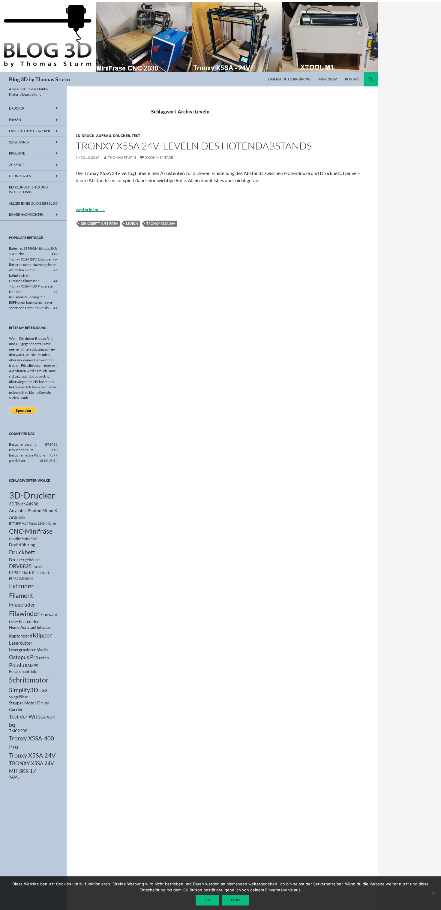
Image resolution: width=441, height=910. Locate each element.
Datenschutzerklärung (289, 79)
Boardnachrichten (26, 214)
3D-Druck (85, 135)
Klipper (42, 635)
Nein (235, 900)
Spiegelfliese (18, 697)
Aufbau (103, 135)
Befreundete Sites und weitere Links (28, 189)
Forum (13, 622)
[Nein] (433, 893)
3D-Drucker (32, 495)
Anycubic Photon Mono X (33, 510)
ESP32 (37, 567)
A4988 (32, 504)
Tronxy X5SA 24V (160, 223)
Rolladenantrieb (22, 671)
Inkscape (43, 627)
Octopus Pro (23, 657)
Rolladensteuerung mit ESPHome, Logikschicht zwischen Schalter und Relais (31, 302)
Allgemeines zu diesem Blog (33, 203)
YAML (14, 777)
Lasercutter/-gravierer (29, 131)
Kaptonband (20, 635)
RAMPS (31, 666)
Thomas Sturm (122, 157)
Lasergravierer (22, 649)
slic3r (44, 690)
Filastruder (22, 604)
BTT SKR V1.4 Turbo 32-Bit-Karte (32, 523)
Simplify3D (23, 689)
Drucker (121, 135)
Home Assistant (23, 627)
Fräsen (15, 120)
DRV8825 (20, 566)
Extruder (21, 586)
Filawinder (24, 613)
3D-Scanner (19, 142)
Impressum (327, 79)
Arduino (17, 517)
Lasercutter (20, 643)
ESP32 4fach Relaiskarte (30, 573)
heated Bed (29, 621)
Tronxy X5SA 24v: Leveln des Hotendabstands (194, 146)
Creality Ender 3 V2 (23, 539)
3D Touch (17, 504)
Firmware (48, 614)
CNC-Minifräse (31, 531)
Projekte (17, 153)
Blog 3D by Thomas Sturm (39, 79)
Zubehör (17, 165)
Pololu (16, 665)
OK (207, 900)
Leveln (132, 223)
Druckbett (22, 552)
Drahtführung (22, 544)
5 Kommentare (159, 157)
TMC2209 (18, 731)
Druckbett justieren (99, 223)
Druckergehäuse (24, 559)
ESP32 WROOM (21, 578)
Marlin (42, 650)
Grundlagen (20, 176)
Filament (21, 595)
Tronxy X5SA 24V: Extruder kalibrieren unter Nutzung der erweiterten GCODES (33, 264)
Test (136, 135)
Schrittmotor (29, 680)
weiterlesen (90, 209)
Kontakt (352, 79)
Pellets (44, 658)
